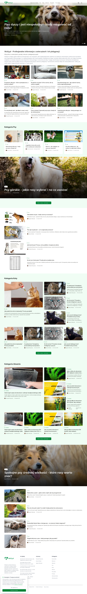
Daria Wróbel (7, 35)
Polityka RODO (31, 586)
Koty (43, 2)
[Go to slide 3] (84, 43)
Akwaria (47, 2)
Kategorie (54, 556)
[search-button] (78, 2)
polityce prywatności (18, 584)
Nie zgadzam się (14, 587)
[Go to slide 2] (83, 43)
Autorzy (38, 556)
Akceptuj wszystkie (14, 590)
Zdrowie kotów (55, 575)
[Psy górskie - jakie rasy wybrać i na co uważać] (43, 177)
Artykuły (22, 556)
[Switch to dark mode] (82, 3)
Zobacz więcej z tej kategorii (42, 202)
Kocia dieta (58, 2)
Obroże (53, 569)
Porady (53, 573)
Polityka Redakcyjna (39, 586)
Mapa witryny (46, 586)
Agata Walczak (7, 478)
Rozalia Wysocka (7, 192)
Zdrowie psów (55, 578)
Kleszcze (53, 561)
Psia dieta (52, 2)
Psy (40, 2)
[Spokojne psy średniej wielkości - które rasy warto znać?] (43, 465)
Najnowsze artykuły (34, 2)
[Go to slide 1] (82, 43)
